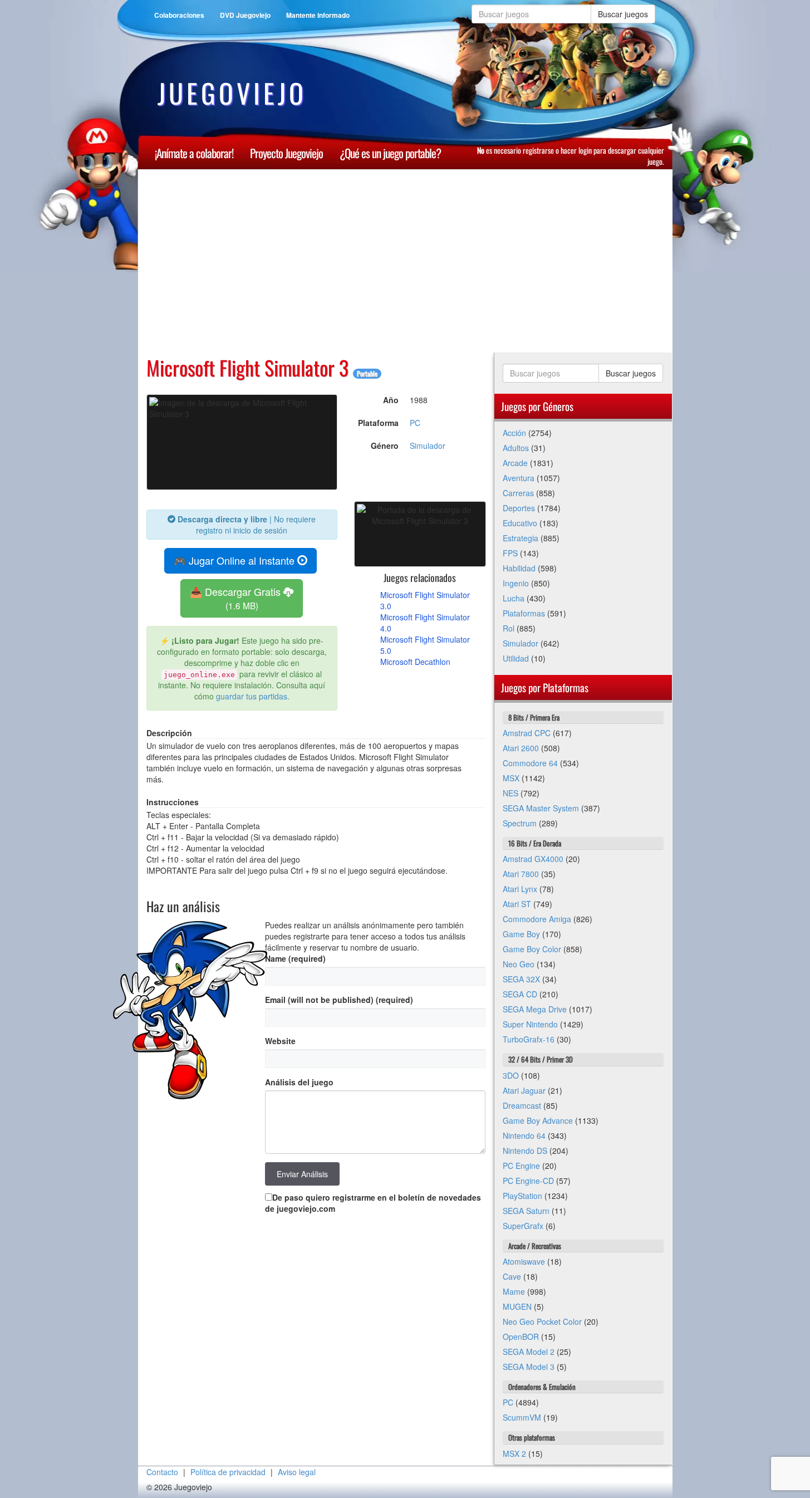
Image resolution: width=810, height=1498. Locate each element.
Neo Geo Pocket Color (542, 1321)
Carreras (518, 492)
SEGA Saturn (526, 1210)
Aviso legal (297, 1471)
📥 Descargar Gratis (236, 597)
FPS (510, 553)
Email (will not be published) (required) (339, 999)
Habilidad (519, 568)
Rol (508, 628)
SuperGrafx (523, 1225)
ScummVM (522, 1417)
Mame (514, 1291)
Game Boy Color (532, 948)
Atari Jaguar (524, 1090)
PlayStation (522, 1195)
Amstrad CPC (527, 732)
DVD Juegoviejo (245, 15)
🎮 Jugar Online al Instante (235, 560)
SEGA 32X (521, 979)
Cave (512, 1276)
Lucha (513, 598)
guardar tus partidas (251, 696)
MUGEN (517, 1306)
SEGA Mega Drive (535, 1009)
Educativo (520, 522)
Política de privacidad (228, 1471)
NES (510, 793)
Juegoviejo (232, 93)
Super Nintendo (530, 1024)
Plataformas (524, 613)
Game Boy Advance (538, 1120)
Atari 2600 (521, 747)
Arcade (515, 462)
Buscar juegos (623, 13)
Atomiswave (524, 1261)
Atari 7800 (521, 873)
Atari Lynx (520, 888)
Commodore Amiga (537, 918)
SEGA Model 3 (528, 1366)
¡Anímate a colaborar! (194, 152)
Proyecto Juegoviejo (286, 152)
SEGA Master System (541, 808)
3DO (511, 1075)
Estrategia (520, 538)
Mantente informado (318, 15)
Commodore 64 (530, 762)
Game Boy (521, 933)
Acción (514, 432)
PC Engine (521, 1165)
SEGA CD (520, 994)
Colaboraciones (179, 15)
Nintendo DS (525, 1150)
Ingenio (516, 583)
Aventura (518, 477)
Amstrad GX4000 (533, 858)
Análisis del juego (299, 1082)
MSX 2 (514, 1453)
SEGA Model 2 (528, 1351)
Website (280, 1040)
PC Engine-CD (528, 1180)
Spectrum (520, 823)
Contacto (162, 1471)
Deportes (519, 507)
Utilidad (516, 658)
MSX (511, 778)
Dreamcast (522, 1105)
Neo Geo (518, 964)
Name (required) (295, 958)
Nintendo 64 (524, 1135)
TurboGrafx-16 (528, 1039)
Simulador (427, 445)
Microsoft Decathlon (415, 661)
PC (415, 422)
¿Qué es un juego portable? (390, 152)
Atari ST (517, 903)
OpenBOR (521, 1336)
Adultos (516, 447)
